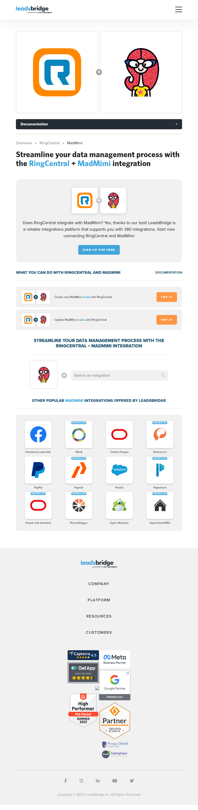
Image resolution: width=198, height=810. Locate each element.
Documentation (34, 124)
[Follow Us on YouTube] (114, 781)
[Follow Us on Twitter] (132, 781)
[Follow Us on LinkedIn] (98, 781)
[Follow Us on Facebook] (65, 781)
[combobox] (119, 375)
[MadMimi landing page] (141, 72)
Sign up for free (99, 250)
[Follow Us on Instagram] (81, 781)
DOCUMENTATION (168, 272)
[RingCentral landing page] (57, 72)
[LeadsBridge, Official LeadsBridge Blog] (34, 9)
